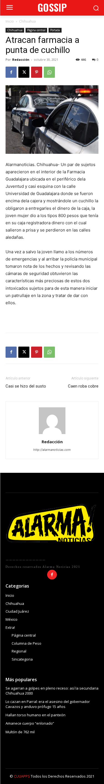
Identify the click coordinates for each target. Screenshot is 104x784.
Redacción (20, 59)
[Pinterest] (36, 72)
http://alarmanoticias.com (52, 450)
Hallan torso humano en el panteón (35, 714)
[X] (23, 72)
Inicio (10, 21)
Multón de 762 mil (20, 731)
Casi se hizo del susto (26, 386)
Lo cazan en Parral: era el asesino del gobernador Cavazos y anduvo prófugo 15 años (48, 704)
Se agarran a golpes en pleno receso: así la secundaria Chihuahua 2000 (52, 691)
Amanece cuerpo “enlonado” (30, 723)
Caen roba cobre (83, 386)
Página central (36, 30)
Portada (55, 30)
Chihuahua (27, 21)
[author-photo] (52, 434)
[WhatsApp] (49, 72)
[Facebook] (11, 72)
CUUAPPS (22, 776)
